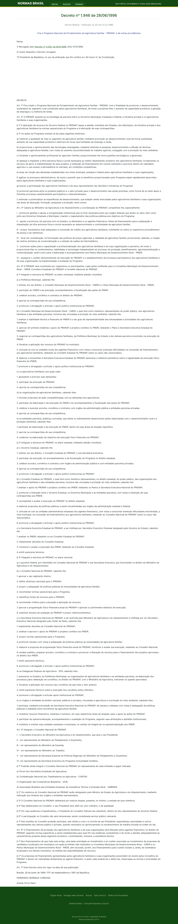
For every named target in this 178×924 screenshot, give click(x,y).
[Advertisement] (89, 79)
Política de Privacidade (118, 895)
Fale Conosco (100, 895)
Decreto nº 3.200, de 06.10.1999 (50, 46)
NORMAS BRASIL (31, 3)
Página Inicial (56, 895)
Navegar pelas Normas (74, 895)
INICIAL (55, 4)
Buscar (89, 895)
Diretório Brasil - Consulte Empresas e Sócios (89, 903)
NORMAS (79, 4)
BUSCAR (66, 4)
